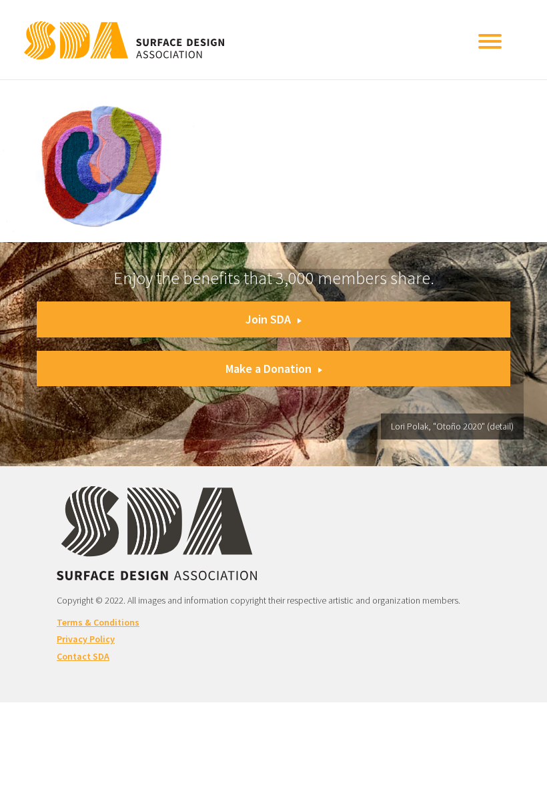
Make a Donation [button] (268, 368)
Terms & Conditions (98, 622)
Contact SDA (83, 656)
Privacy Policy (86, 639)
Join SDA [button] (268, 319)
